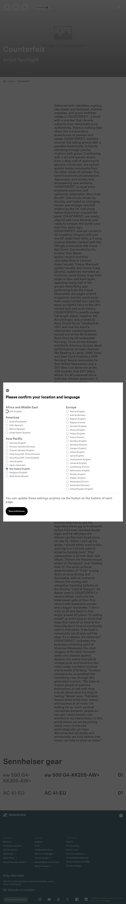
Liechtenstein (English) (80, 460)
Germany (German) (78, 445)
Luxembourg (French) (79, 467)
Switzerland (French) (79, 482)
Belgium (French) (77, 423)
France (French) (77, 437)
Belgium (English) (78, 419)
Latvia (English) (77, 456)
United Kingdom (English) (81, 489)
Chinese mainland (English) (21, 451)
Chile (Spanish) (16, 425)
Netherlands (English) (80, 471)
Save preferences (17, 511)
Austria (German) (77, 415)
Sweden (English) (78, 478)
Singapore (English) (18, 473)
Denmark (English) (78, 426)
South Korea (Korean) (19, 476)
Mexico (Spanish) (17, 429)
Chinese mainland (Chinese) (22, 447)
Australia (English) (17, 443)
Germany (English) (78, 441)
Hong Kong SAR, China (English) (24, 458)
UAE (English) (15, 412)
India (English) (16, 462)
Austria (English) (77, 412)
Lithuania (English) (78, 463)
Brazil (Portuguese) (18, 422)
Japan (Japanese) (17, 465)
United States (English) (20, 433)
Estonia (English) (77, 430)
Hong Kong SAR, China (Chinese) (24, 454)
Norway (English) (77, 474)
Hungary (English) (78, 449)
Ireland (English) (77, 452)
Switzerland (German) (80, 485)
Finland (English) (77, 434)
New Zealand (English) (19, 469)
